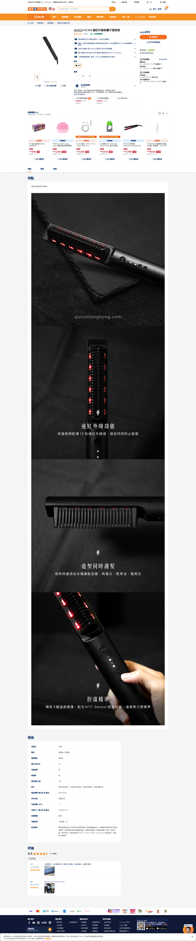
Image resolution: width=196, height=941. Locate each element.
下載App (114, 2)
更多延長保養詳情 (79, 94)
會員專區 (112, 17)
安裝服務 (107, 925)
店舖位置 (124, 2)
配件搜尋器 (84, 928)
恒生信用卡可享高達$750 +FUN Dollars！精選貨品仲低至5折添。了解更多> (51, 2)
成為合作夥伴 (61, 931)
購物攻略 (100, 17)
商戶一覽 (125, 17)
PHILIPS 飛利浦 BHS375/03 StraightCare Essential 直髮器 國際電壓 (132, 146)
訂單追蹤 (136, 2)
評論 (55, 169)
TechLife (142, 17)
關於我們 (59, 922)
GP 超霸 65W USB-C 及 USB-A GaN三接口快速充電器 (109, 146)
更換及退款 (107, 928)
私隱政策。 (48, 939)
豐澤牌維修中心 (124, 931)
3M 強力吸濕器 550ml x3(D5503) (37, 145)
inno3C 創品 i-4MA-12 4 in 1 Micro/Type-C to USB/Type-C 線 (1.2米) (85, 146)
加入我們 (59, 925)
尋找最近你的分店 (33, 931)
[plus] (89, 76)
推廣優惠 (65, 17)
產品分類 (40, 17)
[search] (112, 9)
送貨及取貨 (107, 922)
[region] (98, 937)
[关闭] (192, 936)
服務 (89, 17)
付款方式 (84, 925)
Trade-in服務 (123, 925)
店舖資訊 (95, 931)
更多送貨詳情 (163, 59)
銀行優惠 (77, 17)
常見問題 (95, 925)
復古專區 (152, 17)
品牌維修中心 (96, 922)
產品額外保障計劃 (109, 931)
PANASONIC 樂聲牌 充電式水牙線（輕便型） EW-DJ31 (157, 145)
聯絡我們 (95, 928)
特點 (29, 169)
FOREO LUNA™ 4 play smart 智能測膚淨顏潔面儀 (62, 145)
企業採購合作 (73, 922)
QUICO (78, 30)
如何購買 (84, 922)
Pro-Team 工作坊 (124, 922)
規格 (42, 169)
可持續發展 (60, 928)
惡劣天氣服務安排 (124, 928)
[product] (39, 127)
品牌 (54, 17)
